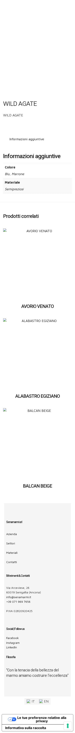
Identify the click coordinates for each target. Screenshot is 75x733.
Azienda (11, 534)
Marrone (18, 174)
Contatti (11, 562)
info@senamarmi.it (18, 597)
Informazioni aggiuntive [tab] (26, 139)
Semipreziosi (14, 189)
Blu (7, 174)
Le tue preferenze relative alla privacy (41, 719)
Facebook (12, 638)
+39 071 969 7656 (18, 601)
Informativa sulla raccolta (25, 728)
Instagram (13, 642)
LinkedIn (11, 647)
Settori (10, 543)
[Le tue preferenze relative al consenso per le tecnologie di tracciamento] (68, 726)
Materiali (12, 552)
